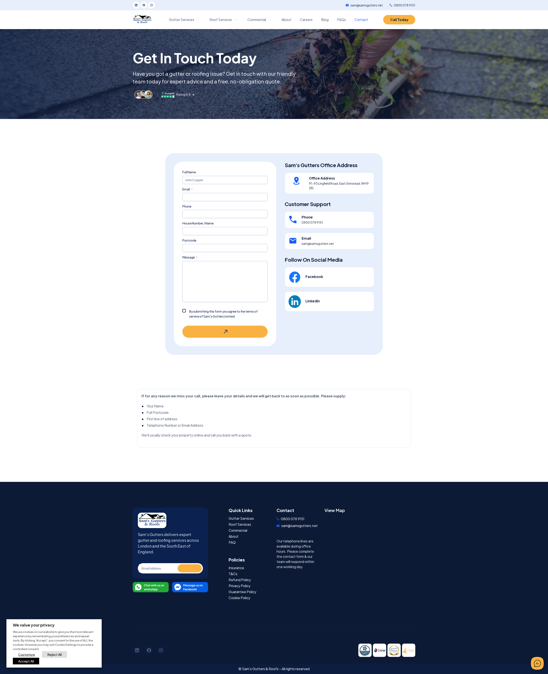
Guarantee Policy (242, 592)
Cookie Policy (239, 598)
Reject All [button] (54, 654)
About (233, 536)
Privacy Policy (239, 586)
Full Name (189, 172)
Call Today (399, 19)
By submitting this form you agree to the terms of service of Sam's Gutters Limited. (223, 313)
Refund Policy (240, 580)
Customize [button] (26, 654)
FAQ (232, 542)
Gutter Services (241, 518)
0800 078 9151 (404, 5)
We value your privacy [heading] (34, 624)
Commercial (238, 530)
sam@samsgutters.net (366, 5)
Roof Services (240, 524)
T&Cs (233, 574)
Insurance (236, 568)
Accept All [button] (26, 661)
